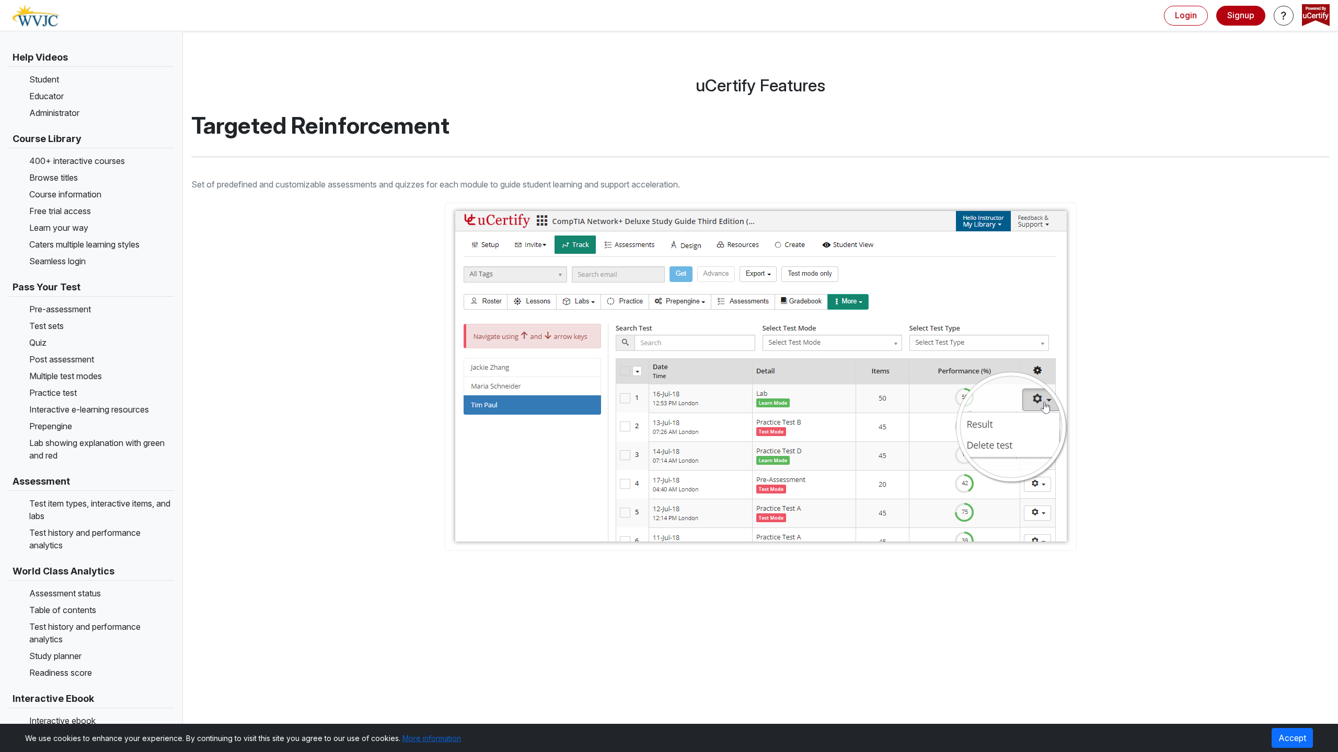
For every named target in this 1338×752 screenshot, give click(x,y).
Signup (1240, 15)
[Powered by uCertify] (1316, 16)
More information (431, 738)
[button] (1284, 16)
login (1186, 15)
